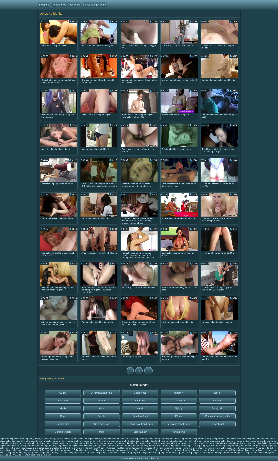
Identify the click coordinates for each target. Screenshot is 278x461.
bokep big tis (270, 441)
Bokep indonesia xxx (83, 450)
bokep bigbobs (131, 443)
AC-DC (63, 393)
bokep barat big (162, 438)
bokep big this (243, 441)
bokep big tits (33, 443)
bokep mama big (217, 445)
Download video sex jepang (93, 452)
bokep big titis (19, 443)
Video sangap (206, 452)
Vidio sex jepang (128, 452)
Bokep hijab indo (14, 450)
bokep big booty (91, 441)
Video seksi (256, 452)
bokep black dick (206, 443)
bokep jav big (55, 445)
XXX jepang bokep (64, 450)
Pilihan (178, 416)
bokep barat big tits (220, 438)
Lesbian (217, 400)
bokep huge (42, 445)
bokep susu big (46, 448)
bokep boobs (221, 443)
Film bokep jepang (24, 452)
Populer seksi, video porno (66, 4)
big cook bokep (48, 438)
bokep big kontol (180, 441)
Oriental (101, 416)
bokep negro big (269, 445)
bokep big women (116, 443)
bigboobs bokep (108, 438)
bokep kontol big (86, 445)
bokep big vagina (81, 443)
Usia (101, 432)
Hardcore (179, 393)
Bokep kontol (251, 450)
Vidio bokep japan (71, 452)
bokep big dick (151, 441)
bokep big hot (165, 441)
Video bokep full (7, 452)
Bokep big (44, 4)
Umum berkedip (63, 432)
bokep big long (196, 441)
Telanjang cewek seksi (178, 424)
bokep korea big (124, 445)
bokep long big (201, 445)
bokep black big (173, 443)
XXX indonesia (112, 448)
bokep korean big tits (184, 445)
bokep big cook (137, 441)
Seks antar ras (101, 424)
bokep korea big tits (164, 445)
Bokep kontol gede (218, 450)
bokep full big (262, 443)
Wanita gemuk (178, 432)
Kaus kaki (63, 400)
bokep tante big (61, 448)
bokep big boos (60, 441)
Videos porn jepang (125, 450)
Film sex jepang (144, 452)
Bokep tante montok (200, 450)
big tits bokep (94, 438)
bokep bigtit (159, 443)
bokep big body (28, 441)
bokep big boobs (43, 441)
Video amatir (140, 432)
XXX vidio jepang (20, 455)
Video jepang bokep (224, 452)
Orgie (63, 416)
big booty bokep (33, 438)
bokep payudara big (28, 448)
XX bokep (260, 448)
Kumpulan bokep (242, 452)
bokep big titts (66, 443)
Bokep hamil (46, 455)
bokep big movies (212, 441)
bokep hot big (13, 445)
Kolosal (101, 400)
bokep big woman (98, 443)
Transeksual (217, 424)
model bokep (89, 448)
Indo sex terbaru (212, 448)
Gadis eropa (140, 393)
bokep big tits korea (49, 443)
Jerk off (217, 393)
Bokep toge (198, 448)
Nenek (140, 408)
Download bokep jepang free (144, 448)
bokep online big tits (9, 448)
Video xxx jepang (42, 452)
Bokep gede (268, 452)
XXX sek (100, 448)
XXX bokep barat (236, 450)
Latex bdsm (179, 400)
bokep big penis (228, 441)
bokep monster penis (250, 445)
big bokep (4, 438)
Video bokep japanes (175, 452)
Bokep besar (141, 450)
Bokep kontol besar (267, 450)
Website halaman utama (135, 458)
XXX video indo (47, 450)
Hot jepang (125, 448)
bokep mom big (233, 445)
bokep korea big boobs (143, 445)
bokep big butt (122, 441)
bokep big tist (6, 443)
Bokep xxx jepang (246, 448)
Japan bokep (113, 452)
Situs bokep (34, 455)
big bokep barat (17, 438)
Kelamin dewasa (182, 450)
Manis (63, 408)
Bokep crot (168, 450)
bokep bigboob (146, 443)
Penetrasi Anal (140, 416)
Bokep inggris (193, 452)
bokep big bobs (13, 441)
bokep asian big (124, 438)
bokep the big (75, 448)
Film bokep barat (166, 448)
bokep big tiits (256, 441)
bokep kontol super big (105, 445)
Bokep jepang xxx (184, 448)
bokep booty (233, 443)
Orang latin (217, 408)
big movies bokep (79, 438)
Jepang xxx (56, 452)
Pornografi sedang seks (217, 416)
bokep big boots (75, 441)
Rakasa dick (62, 424)
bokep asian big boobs (143, 438)
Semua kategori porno (94, 4)
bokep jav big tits (70, 445)
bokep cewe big (247, 443)
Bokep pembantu (31, 450)
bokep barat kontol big (241, 438)
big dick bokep (63, 438)
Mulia (101, 408)
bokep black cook (189, 443)
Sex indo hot (5, 455)
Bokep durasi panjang (104, 450)
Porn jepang (158, 452)
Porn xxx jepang (155, 450)
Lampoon (140, 400)
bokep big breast (107, 441)
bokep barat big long (201, 438)
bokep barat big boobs (180, 438)
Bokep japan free (229, 448)
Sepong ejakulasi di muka (140, 424)
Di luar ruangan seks (101, 393)
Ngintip (178, 408)
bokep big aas (258, 438)
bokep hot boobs (28, 445)
